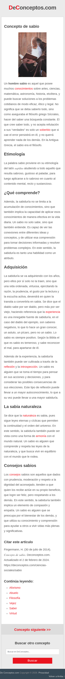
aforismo (15, 587)
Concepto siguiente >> (32, 630)
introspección (29, 366)
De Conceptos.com (9, 672)
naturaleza (29, 415)
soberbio (45, 129)
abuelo (13, 593)
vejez (12, 603)
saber (13, 608)
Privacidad (43, 672)
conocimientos (24, 88)
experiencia (53, 312)
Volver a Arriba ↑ (57, 676)
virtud (13, 613)
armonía (41, 436)
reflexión (9, 366)
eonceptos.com (32, 7)
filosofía (14, 598)
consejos (15, 474)
